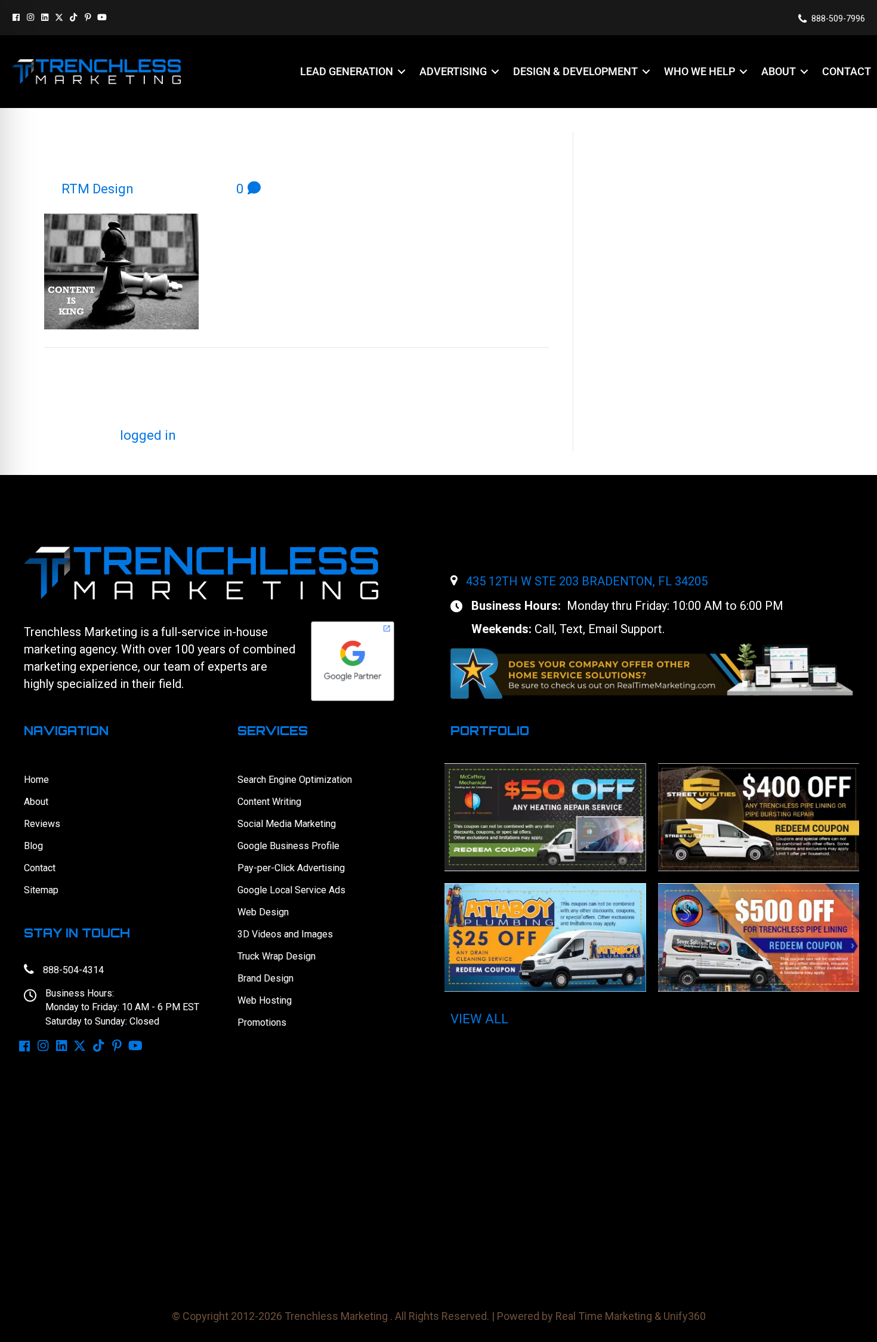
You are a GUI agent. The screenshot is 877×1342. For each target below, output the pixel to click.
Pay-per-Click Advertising (291, 868)
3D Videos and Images (285, 934)
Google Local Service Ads (291, 890)
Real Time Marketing (603, 1316)
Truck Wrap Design (276, 956)
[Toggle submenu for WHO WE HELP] (743, 72)
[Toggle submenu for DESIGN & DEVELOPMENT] (646, 72)
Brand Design (265, 978)
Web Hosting (264, 1000)
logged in (148, 435)
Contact (39, 868)
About (36, 801)
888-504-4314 (73, 970)
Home (36, 779)
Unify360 (684, 1316)
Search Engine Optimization (294, 779)
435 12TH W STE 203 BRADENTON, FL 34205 (587, 581)
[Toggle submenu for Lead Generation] (401, 72)
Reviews (42, 823)
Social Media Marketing (286, 823)
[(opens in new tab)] (651, 669)
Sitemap (41, 890)
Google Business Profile (288, 846)
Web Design (263, 912)
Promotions (261, 1022)
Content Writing (269, 801)
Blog (33, 846)
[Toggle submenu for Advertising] (495, 72)
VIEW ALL (479, 1018)
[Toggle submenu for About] (804, 72)
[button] (16, 17)
